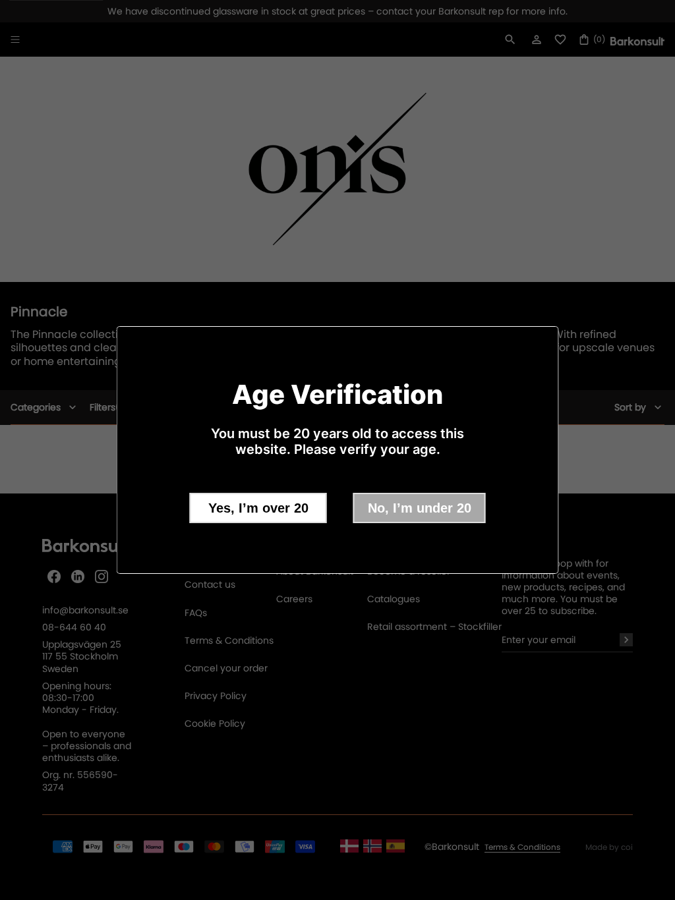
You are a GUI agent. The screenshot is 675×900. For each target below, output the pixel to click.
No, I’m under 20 (419, 508)
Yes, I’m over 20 (258, 508)
